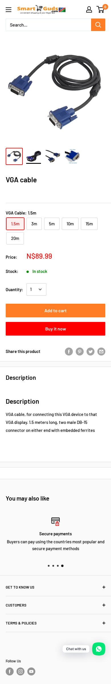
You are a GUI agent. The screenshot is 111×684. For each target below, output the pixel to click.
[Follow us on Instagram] (20, 671)
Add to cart (55, 310)
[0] (100, 9)
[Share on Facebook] (69, 351)
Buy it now (55, 328)
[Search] (98, 25)
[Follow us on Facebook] (10, 671)
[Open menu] (8, 9)
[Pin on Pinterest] (80, 351)
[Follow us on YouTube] (31, 671)
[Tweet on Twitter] (90, 351)
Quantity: (14, 289)
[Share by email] (101, 351)
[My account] (89, 9)
